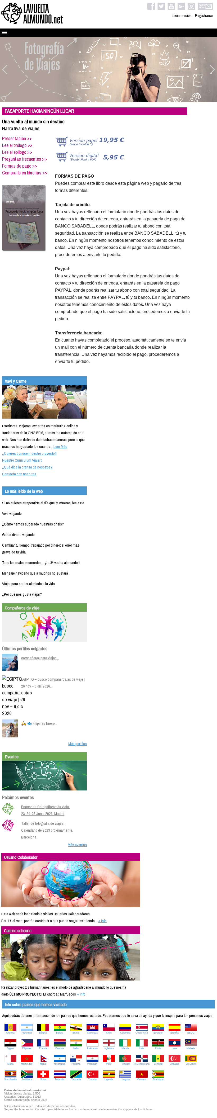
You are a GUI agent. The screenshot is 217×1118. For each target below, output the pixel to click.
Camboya (92, 1032)
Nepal (43, 1064)
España (174, 1032)
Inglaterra (109, 1048)
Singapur (174, 1064)
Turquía (92, 1079)
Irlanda (125, 1048)
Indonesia (92, 1048)
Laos (174, 1048)
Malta (10, 1064)
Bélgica (43, 1032)
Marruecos (27, 1064)
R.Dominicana (142, 1064)
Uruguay (125, 1079)
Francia (43, 1048)
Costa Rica (141, 1032)
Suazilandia (10, 1079)
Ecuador (157, 1032)
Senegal (158, 1064)
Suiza (43, 1079)
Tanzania (76, 1079)
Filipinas (26, 1048)
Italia (141, 1048)
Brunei (76, 1032)
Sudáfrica (27, 1079)
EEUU (190, 1032)
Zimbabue (158, 1079)
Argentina (27, 1032)
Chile (109, 1032)
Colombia (125, 1032)
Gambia (59, 1048)
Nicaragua (59, 1064)
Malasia (191, 1048)
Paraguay (92, 1064)
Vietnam (141, 1079)
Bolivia (59, 1032)
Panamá (75, 1064)
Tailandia (59, 1079)
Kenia (158, 1048)
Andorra (10, 1032)
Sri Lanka (191, 1064)
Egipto (10, 1048)
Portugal (125, 1064)
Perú (108, 1064)
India (76, 1048)
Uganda (109, 1079)
